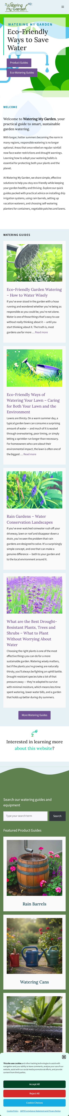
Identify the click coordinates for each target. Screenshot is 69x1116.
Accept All (34, 1084)
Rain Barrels (34, 904)
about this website (33, 748)
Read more (41, 332)
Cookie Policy (12, 1111)
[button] (64, 1057)
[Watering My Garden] (18, 7)
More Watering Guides (34, 715)
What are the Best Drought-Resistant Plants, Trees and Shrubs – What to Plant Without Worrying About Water (32, 633)
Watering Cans (34, 982)
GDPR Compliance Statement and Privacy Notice (40, 1111)
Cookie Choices (34, 1103)
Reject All (34, 1093)
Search (57, 816)
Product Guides (19, 63)
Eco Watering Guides (22, 73)
